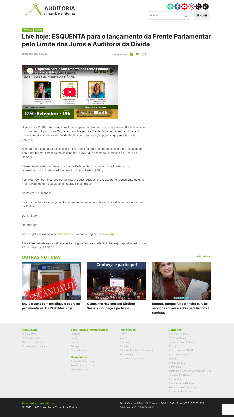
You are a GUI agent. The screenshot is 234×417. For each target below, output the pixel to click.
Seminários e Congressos (182, 387)
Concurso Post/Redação (181, 342)
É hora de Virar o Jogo (83, 361)
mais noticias (203, 256)
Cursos (172, 346)
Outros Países (78, 350)
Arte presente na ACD (180, 354)
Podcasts (125, 342)
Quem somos (29, 333)
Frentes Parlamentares (181, 391)
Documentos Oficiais (179, 374)
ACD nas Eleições (178, 333)
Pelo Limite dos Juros (82, 365)
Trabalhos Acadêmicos (181, 383)
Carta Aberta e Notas (131, 358)
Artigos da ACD (176, 362)
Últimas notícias (177, 337)
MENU (200, 15)
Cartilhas (124, 346)
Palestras (173, 358)
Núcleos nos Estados (33, 342)
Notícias (27, 30)
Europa (74, 337)
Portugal (75, 346)
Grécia (74, 342)
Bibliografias (175, 379)
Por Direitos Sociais (81, 369)
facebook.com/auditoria (38, 403)
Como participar (31, 337)
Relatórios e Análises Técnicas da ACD (189, 370)
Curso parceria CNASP (181, 350)
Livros (123, 333)
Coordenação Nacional (34, 346)
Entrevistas (174, 366)
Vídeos (38, 30)
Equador (75, 333)
